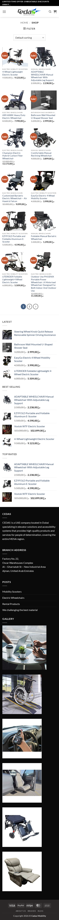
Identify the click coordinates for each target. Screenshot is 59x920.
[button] (4, 12)
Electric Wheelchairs (13, 597)
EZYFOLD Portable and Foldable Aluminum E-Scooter (13, 239)
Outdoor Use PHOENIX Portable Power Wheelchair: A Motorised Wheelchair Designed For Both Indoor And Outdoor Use (43, 283)
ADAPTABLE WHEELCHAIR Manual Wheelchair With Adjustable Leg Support (42, 76)
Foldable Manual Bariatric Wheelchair (43, 237)
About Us (21, 911)
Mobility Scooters (12, 591)
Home (24, 22)
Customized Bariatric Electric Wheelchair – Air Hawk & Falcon (14, 198)
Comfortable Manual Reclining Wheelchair (41, 154)
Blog (40, 911)
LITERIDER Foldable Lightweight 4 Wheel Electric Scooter (12, 279)
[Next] (35, 306)
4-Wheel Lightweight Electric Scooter (12, 73)
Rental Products (11, 603)
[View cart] (55, 11)
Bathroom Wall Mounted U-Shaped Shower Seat (43, 116)
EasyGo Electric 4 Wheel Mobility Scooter (43, 197)
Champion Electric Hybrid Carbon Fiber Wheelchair (12, 156)
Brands (32, 911)
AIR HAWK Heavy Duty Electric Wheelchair (13, 116)
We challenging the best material (20, 609)
